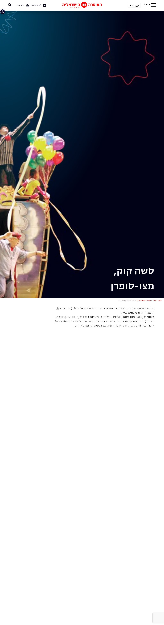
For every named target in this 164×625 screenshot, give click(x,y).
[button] (153, 5)
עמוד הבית (157, 301)
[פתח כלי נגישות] (2, 11)
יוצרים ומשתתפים (144, 301)
